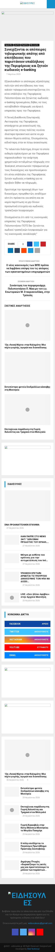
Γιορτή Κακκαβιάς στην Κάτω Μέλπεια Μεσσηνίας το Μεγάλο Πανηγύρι (34, 828)
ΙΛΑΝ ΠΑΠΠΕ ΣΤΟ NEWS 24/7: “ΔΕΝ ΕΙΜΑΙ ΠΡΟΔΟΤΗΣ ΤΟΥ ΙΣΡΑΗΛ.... (35, 539)
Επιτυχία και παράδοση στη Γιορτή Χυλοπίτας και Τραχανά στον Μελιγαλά (35, 809)
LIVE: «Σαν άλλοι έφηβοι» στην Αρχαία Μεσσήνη (35, 595)
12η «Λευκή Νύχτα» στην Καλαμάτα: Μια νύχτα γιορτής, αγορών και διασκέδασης (26, 775)
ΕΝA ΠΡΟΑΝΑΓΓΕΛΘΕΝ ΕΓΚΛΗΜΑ (22, 524)
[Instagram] (31, 932)
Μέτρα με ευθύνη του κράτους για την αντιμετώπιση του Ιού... (34, 557)
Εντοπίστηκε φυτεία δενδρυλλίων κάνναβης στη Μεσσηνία (35, 791)
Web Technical (33, 949)
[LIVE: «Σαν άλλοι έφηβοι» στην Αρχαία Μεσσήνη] (12, 597)
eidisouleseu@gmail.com (40, 923)
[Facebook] (15, 932)
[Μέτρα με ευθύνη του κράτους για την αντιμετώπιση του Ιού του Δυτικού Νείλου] (12, 558)
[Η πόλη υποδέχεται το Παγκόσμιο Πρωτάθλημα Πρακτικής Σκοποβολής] (12, 847)
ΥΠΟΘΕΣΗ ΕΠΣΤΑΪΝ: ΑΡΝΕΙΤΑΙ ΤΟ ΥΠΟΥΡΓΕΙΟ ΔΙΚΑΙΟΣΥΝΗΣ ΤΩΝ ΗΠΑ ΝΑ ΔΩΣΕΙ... (35, 577)
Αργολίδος (9, 45)
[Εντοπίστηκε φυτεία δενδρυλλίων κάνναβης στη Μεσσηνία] (12, 792)
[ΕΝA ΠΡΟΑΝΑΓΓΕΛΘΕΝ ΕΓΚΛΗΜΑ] (27, 505)
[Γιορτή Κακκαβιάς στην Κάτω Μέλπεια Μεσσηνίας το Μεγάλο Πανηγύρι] (12, 828)
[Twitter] (23, 932)
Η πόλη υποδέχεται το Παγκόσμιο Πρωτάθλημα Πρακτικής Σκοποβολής (33, 846)
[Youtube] (40, 932)
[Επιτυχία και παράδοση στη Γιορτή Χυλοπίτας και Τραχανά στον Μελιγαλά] (12, 810)
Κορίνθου (25, 45)
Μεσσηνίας (34, 45)
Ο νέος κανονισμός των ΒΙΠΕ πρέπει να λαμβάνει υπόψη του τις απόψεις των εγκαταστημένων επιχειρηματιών (27, 268)
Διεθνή (17, 45)
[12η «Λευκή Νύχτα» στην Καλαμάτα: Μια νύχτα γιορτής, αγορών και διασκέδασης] (27, 755)
